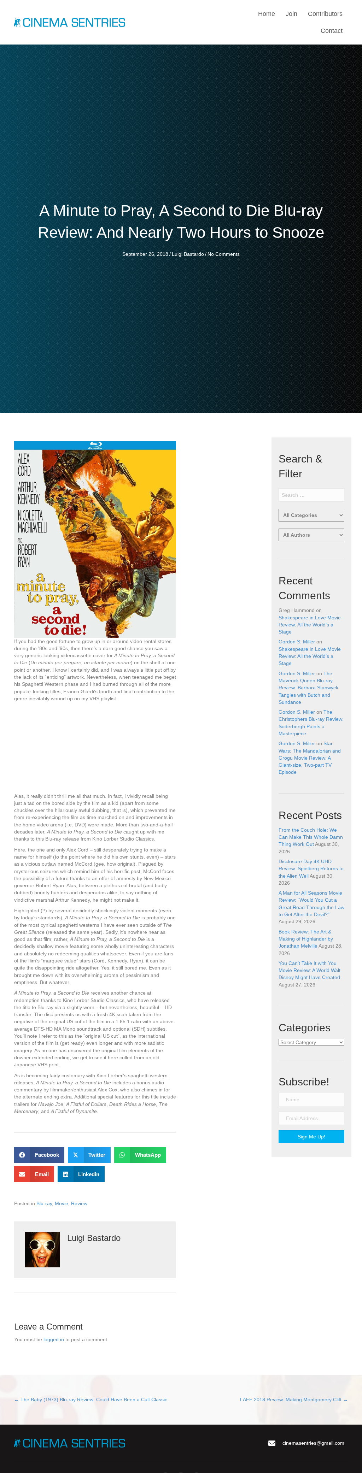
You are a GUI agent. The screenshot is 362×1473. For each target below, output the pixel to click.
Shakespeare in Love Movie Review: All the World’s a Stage (310, 625)
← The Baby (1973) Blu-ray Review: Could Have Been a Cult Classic (90, 1399)
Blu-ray (44, 1203)
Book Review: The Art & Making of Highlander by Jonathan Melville (306, 939)
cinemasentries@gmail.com (313, 1443)
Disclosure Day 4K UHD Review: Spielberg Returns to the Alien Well (311, 869)
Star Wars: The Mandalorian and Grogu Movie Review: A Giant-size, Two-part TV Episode (310, 758)
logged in (53, 1339)
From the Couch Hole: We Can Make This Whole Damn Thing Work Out (311, 837)
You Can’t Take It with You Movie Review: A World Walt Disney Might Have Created (309, 970)
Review (79, 1203)
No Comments (224, 254)
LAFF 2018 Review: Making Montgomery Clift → (294, 1399)
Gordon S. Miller (297, 641)
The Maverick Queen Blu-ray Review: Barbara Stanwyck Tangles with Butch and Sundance (308, 688)
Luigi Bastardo (188, 254)
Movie (61, 1203)
